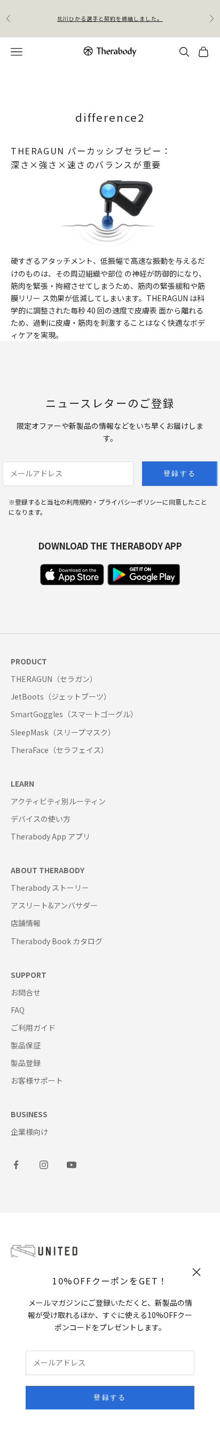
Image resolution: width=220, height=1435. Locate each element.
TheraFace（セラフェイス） (59, 749)
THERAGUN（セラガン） (54, 678)
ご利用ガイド (33, 1027)
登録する (109, 1397)
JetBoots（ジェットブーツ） (61, 696)
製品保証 (26, 1045)
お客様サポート (37, 1080)
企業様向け (29, 1131)
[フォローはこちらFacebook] (16, 1164)
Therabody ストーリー (50, 887)
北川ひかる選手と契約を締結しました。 (110, 18)
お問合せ (26, 992)
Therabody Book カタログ (57, 941)
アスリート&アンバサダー (54, 905)
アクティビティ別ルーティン (58, 801)
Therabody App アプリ (50, 836)
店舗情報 (26, 923)
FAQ (18, 1010)
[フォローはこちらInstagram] (43, 1164)
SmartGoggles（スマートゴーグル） (74, 714)
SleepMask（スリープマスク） (63, 732)
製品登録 (26, 1062)
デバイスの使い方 (40, 818)
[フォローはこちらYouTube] (71, 1164)
